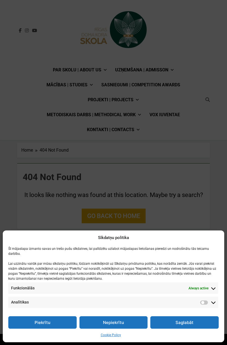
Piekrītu (42, 322)
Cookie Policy (111, 335)
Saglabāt (185, 322)
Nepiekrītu (113, 322)
